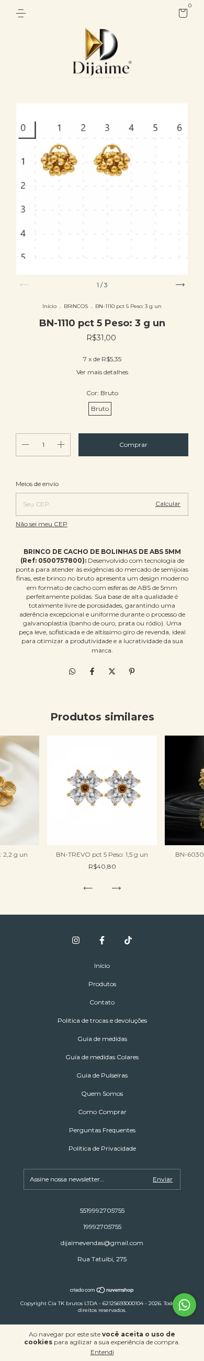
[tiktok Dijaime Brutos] (128, 940)
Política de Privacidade (102, 1148)
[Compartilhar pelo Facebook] (93, 672)
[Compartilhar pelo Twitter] (113, 672)
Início (49, 306)
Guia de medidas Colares (102, 1057)
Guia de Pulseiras (102, 1075)
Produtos (102, 984)
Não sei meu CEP (41, 524)
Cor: (102, 393)
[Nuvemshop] (102, 1291)
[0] (181, 15)
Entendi (102, 1352)
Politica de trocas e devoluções (102, 1020)
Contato (102, 1002)
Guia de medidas (102, 1039)
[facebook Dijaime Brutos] (102, 940)
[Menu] (23, 13)
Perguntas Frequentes (102, 1130)
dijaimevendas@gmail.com (102, 1243)
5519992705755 (102, 1210)
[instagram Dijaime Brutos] (76, 940)
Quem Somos (102, 1093)
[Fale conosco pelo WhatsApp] (184, 1305)
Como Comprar (102, 1112)
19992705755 (102, 1226)
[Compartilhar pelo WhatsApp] (72, 672)
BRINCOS (76, 306)
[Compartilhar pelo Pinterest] (131, 672)
